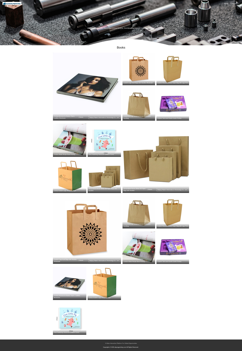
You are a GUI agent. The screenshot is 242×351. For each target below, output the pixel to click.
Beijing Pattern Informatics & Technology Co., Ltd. (104, 117)
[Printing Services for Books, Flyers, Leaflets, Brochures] (87, 87)
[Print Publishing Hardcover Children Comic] (104, 140)
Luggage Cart (145, 28)
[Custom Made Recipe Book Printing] (69, 140)
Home (226, 3)
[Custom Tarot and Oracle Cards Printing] (172, 104)
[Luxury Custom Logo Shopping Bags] (69, 176)
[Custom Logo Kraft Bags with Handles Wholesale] (139, 69)
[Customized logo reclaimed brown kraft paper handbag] (139, 104)
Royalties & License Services (113, 28)
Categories (233, 3)
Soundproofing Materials (132, 28)
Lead (153, 28)
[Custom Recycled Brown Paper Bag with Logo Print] (172, 69)
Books (81, 117)
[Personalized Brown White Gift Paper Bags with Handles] (104, 176)
